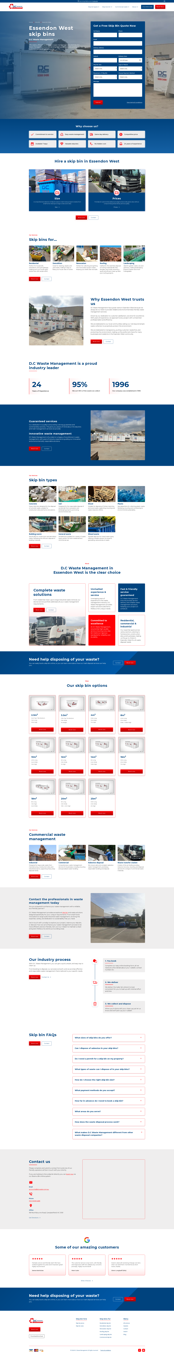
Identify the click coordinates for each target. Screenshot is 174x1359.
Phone (120, 31)
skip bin (65, 912)
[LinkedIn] (143, 1350)
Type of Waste (123, 64)
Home (31, 22)
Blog (124, 1334)
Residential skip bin (105, 1323)
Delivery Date (123, 56)
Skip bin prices (80, 1323)
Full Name (96, 31)
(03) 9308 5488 (147, 7)
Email (95, 39)
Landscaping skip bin (106, 1334)
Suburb (95, 56)
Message (96, 81)
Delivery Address (98, 48)
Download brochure (36, 1336)
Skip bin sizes (80, 1326)
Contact (93, 217)
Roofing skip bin (104, 1331)
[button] (94, 7)
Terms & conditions (105, 1350)
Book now (130, 663)
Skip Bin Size (97, 64)
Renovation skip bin (105, 1329)
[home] (48, 7)
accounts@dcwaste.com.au (39, 1189)
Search (125, 1331)
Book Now (160, 7)
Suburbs (95, 1)
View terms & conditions (134, 102)
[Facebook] (139, 1350)
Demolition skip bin (105, 1326)
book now (69, 1174)
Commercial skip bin (105, 1337)
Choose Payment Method (127, 73)
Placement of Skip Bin (100, 73)
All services (126, 1323)
